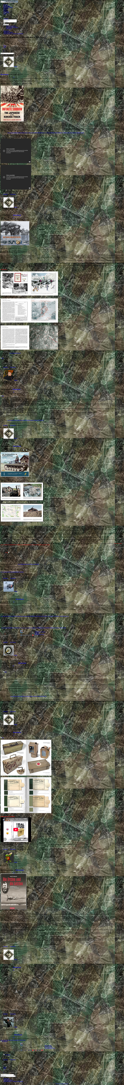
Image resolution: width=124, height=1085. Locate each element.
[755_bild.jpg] (4, 1041)
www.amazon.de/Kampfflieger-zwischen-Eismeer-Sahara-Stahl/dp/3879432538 (25, 420)
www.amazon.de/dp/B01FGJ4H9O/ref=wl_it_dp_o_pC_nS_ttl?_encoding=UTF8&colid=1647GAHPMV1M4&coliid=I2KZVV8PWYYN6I (33, 627)
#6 (13, 665)
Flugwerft (5, 8)
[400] (15, 244)
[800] (29, 295)
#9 (13, 970)
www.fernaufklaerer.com (15, 353)
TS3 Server (6, 11)
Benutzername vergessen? (12, 27)
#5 (13, 602)
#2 (13, 217)
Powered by (58, 1083)
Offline (15, 66)
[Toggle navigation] (1, 16)
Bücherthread (4, 74)
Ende (4, 47)
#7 (13, 735)
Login (4, 13)
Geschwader (6, 12)
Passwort (19, 21)
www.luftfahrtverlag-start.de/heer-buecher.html (28, 564)
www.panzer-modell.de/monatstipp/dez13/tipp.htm (12, 571)
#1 (13, 77)
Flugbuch (5, 4)
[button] (5, 18)
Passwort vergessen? (11, 26)
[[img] (12, 121)
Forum (4, 10)
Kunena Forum (64, 1083)
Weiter (4, 45)
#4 (13, 448)
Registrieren (9, 28)
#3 (13, 392)
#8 (13, 872)
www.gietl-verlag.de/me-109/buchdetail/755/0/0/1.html (13, 1040)
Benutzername (20, 20)
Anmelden (6, 24)
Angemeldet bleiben (9, 23)
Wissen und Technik (8, 7)
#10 (14, 1037)
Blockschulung (6, 6)
